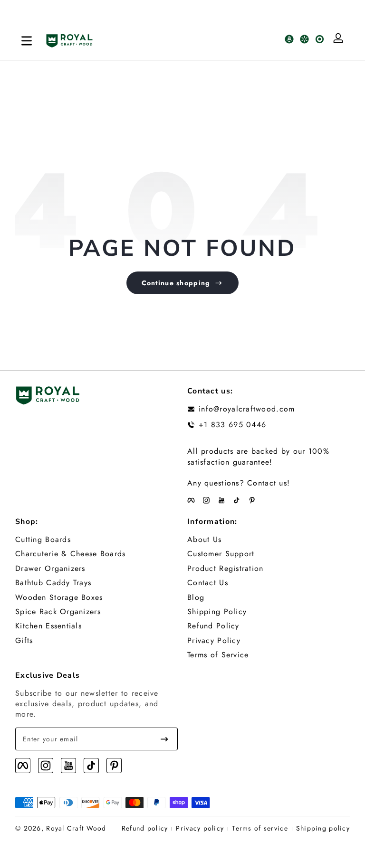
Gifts (24, 640)
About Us (204, 539)
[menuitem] (96, 539)
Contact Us (207, 583)
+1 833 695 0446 (232, 425)
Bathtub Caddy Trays (53, 583)
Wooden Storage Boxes (59, 597)
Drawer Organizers (50, 568)
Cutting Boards (43, 539)
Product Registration (225, 568)
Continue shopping (176, 283)
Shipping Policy (217, 612)
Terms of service (260, 828)
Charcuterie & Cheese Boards (70, 554)
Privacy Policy (213, 640)
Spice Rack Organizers (58, 612)
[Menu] (26, 40)
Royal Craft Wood (76, 828)
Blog (195, 597)
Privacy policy (200, 828)
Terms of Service (218, 655)
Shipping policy (323, 828)
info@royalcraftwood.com (247, 409)
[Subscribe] (164, 739)
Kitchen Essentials (48, 626)
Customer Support (220, 554)
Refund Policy (213, 626)
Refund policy (145, 828)
